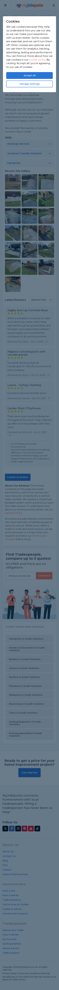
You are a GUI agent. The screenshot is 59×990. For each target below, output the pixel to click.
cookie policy (37, 59)
